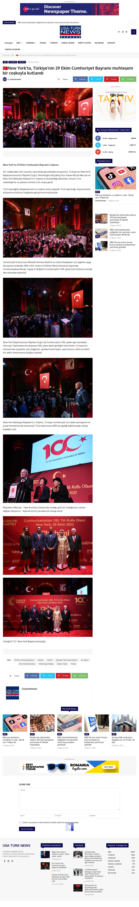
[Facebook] (119, 32)
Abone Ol (132, 152)
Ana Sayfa (6, 55)
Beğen (133, 138)
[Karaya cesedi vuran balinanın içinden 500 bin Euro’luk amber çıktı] (45, 877)
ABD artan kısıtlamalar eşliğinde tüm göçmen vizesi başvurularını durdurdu (123, 232)
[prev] (130, 22)
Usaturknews (15, 79)
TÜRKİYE (22, 62)
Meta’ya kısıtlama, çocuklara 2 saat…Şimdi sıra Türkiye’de (114, 196)
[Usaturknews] (5, 79)
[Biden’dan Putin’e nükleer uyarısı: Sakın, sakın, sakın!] (45, 854)
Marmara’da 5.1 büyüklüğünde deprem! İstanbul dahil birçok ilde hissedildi (94, 888)
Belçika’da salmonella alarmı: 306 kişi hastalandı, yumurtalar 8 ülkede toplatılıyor (123, 219)
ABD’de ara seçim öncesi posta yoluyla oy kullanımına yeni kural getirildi (122, 244)
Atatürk (49, 660)
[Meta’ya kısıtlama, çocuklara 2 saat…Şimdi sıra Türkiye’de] (115, 178)
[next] (134, 22)
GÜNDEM (13, 62)
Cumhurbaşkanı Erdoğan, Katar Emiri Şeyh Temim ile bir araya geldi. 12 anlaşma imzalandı (94, 874)
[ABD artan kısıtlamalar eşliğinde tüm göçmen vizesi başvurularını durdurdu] (101, 233)
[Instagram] (123, 32)
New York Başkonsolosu (27, 664)
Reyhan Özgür (62, 664)
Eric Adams (85, 660)
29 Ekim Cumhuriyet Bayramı (24, 660)
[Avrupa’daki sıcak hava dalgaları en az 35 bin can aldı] (124, 723)
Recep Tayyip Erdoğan (46, 664)
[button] (133, 31)
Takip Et (132, 145)
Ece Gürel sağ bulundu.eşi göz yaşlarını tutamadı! (59, 865)
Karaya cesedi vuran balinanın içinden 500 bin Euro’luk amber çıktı (61, 878)
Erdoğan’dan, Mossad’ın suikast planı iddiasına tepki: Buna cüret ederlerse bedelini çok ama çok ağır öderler (93, 857)
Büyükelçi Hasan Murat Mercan (66, 660)
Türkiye (73, 664)
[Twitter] (126, 32)
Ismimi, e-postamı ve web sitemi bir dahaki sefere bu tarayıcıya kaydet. (50, 822)
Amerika (40, 660)
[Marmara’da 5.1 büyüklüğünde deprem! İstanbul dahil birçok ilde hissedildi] (77, 887)
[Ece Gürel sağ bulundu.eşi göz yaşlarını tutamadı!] (45, 865)
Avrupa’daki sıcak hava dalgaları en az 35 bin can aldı (39, 22)
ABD (12, 55)
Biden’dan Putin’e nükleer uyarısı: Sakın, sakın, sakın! (61, 854)
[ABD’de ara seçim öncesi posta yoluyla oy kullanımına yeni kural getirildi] (101, 246)
